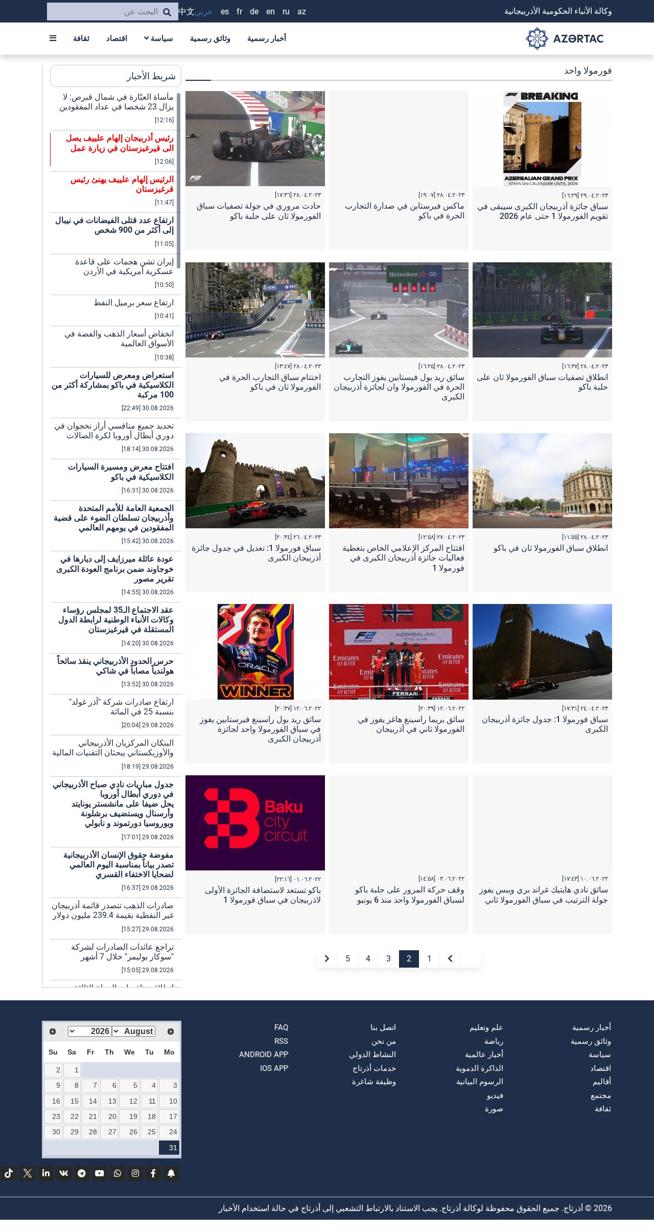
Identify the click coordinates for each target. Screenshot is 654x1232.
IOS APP (274, 1068)
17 (173, 1116)
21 (93, 1116)
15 (75, 1101)
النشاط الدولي (372, 1054)
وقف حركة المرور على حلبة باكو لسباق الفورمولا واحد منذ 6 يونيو (409, 894)
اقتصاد (116, 38)
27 (112, 1132)
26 (133, 1132)
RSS (281, 1041)
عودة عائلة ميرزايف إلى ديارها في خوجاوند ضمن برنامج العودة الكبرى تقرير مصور (115, 568)
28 (93, 1132)
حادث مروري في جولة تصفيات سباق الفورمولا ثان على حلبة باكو (259, 210)
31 (173, 1148)
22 (75, 1116)
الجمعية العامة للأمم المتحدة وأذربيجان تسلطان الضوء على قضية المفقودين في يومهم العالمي (114, 517)
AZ (301, 11)
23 (56, 1116)
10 (173, 1101)
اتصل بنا (383, 1027)
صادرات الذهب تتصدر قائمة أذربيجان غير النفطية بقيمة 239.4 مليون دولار (113, 910)
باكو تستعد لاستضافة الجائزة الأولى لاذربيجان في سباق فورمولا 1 (263, 895)
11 (152, 1101)
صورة (494, 1108)
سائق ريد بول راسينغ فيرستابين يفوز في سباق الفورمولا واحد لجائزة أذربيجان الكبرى (260, 729)
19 (133, 1116)
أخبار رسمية (266, 38)
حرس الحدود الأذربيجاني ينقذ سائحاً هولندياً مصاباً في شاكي (115, 666)
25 (152, 1132)
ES (225, 11)
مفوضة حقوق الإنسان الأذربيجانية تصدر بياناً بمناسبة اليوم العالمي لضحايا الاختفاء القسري (118, 864)
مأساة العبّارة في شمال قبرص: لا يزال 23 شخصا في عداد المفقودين (116, 101)
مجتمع (601, 1095)
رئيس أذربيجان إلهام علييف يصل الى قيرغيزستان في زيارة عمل (120, 142)
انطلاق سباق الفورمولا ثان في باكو (551, 548)
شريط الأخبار (151, 76)
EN (270, 11)
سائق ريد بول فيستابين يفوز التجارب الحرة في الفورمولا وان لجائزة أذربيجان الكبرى (399, 386)
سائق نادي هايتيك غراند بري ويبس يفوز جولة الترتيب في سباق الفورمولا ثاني (543, 894)
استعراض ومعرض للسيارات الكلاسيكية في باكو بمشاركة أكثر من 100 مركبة (113, 384)
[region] (115, 539)
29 (75, 1132)
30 (56, 1132)
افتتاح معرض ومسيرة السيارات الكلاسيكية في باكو (121, 471)
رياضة (493, 1041)
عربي (204, 11)
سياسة (161, 38)
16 (56, 1101)
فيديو (495, 1095)
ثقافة (81, 38)
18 (152, 1116)
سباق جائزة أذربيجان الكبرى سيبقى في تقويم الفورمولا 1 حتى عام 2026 (542, 211)
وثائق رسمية (210, 38)
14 (93, 1101)
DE (254, 11)
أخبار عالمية (484, 1054)
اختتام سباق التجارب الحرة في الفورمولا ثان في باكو (270, 382)
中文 (186, 11)
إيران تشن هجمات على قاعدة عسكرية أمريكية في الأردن (124, 266)
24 (173, 1132)
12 (133, 1101)
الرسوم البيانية (479, 1081)
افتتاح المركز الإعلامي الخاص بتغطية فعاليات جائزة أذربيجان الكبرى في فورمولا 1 (403, 557)
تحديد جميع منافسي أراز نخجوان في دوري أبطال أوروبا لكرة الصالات (114, 430)
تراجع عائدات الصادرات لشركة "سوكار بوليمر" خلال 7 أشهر (122, 951)
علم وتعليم (486, 1027)
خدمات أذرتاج (374, 1068)
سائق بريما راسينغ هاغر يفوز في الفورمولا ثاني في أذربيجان (411, 724)
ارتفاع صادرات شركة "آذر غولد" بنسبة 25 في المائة (121, 706)
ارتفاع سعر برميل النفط (134, 302)
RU (286, 11)
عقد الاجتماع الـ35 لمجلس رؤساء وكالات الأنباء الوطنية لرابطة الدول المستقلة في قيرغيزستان (116, 619)
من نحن (383, 1041)
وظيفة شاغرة (374, 1081)
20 (112, 1116)
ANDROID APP (263, 1054)
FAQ (281, 1027)
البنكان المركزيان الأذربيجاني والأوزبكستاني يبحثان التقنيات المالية (113, 747)
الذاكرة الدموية (479, 1068)
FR (239, 11)
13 (112, 1101)
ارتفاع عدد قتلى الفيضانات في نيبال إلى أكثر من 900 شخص (114, 225)
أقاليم (602, 1081)
